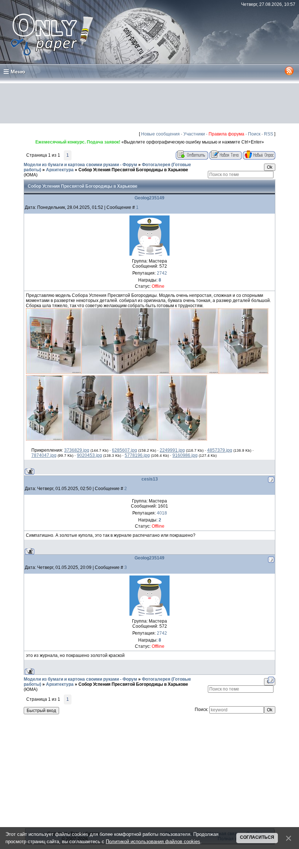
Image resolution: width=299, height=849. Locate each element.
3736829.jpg (76, 450)
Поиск (254, 134)
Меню (18, 71)
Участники (194, 134)
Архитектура (60, 169)
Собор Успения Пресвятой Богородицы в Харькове (133, 169)
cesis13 (149, 479)
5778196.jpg (137, 455)
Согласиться (257, 837)
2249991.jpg (172, 450)
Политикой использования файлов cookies (153, 841)
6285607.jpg (124, 450)
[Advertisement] (149, 103)
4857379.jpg (219, 450)
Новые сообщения (160, 134)
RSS (268, 134)
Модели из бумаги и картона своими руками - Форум (80, 164)
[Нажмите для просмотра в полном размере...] (54, 372)
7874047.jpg (44, 455)
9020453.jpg (89, 455)
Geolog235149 (149, 197)
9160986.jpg (185, 455)
